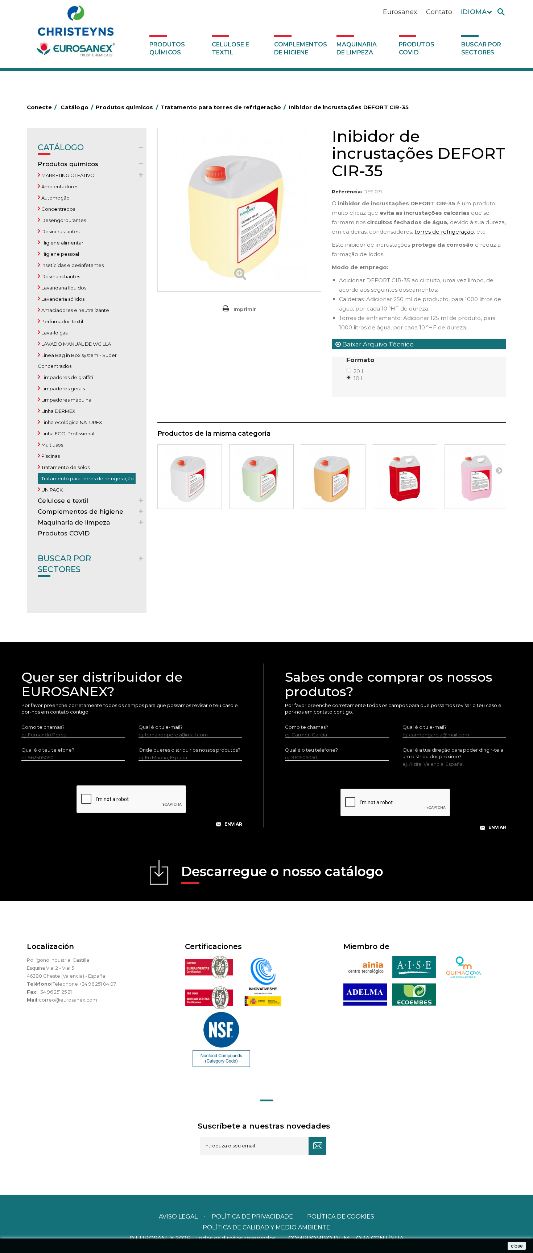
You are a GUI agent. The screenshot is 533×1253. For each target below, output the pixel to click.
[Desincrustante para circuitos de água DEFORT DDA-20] (261, 476)
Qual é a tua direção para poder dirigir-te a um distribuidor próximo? (452, 753)
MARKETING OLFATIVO (67, 175)
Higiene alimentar (61, 243)
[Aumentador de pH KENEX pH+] (405, 476)
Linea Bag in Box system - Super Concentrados (77, 360)
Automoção (55, 198)
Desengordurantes (63, 220)
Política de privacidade (252, 1216)
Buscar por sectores (481, 48)
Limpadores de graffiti (66, 377)
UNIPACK (51, 490)
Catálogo (61, 147)
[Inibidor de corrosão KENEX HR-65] (333, 476)
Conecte (42, 107)
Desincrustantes (59, 231)
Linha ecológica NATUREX (71, 422)
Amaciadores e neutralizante (74, 310)
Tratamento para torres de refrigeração (87, 478)
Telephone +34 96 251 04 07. (85, 984)
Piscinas (50, 456)
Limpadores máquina (65, 400)
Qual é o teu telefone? (47, 750)
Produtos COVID (416, 48)
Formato (361, 360)
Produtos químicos (167, 48)
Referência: (347, 191)
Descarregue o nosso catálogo (282, 871)
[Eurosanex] (76, 33)
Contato (439, 12)
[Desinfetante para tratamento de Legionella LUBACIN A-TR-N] (189, 476)
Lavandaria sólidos (62, 299)
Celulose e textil (230, 48)
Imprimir (245, 309)
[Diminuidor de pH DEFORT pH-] (477, 476)
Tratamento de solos (65, 467)
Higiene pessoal (59, 254)
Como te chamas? (43, 727)
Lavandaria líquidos (63, 288)
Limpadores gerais (62, 388)
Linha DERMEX (57, 411)
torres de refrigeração (444, 231)
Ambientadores (59, 186)
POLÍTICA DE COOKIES (340, 1216)
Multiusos (51, 445)
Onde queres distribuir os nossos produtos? (189, 750)
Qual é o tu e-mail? (161, 727)
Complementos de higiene (300, 48)
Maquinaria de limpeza (356, 48)
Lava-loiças (53, 333)
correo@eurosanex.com (68, 1000)
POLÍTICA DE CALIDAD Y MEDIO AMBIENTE (266, 1227)
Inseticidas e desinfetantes (72, 265)
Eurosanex (400, 12)
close (517, 1246)
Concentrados (57, 209)
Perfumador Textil (61, 321)
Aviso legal (178, 1216)
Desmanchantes (60, 276)
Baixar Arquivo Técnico (377, 344)
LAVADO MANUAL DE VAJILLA (75, 344)
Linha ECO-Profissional (67, 433)
